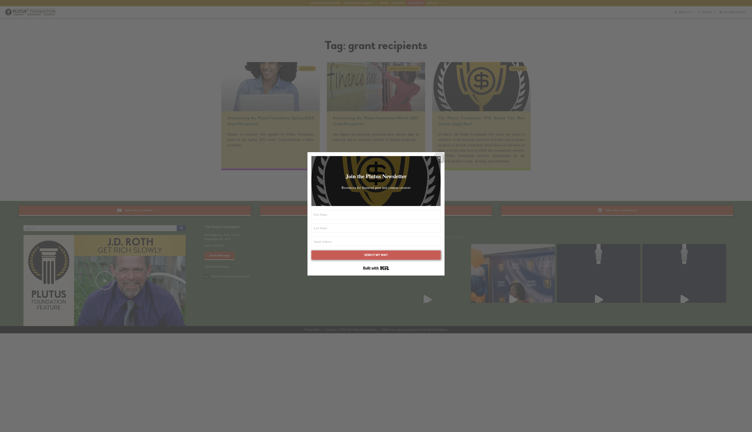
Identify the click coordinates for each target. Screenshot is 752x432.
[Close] (439, 158)
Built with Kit (376, 268)
